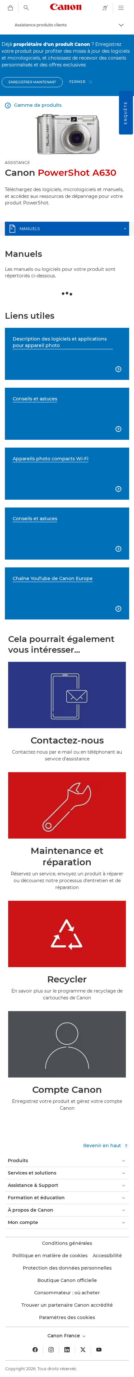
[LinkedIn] (67, 1349)
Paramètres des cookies (67, 1317)
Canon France (64, 1336)
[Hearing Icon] (105, 8)
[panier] (10, 8)
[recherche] (26, 8)
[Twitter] (83, 1349)
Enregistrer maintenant (32, 82)
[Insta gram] (51, 1349)
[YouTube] (98, 1349)
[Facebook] (35, 1349)
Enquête (126, 112)
